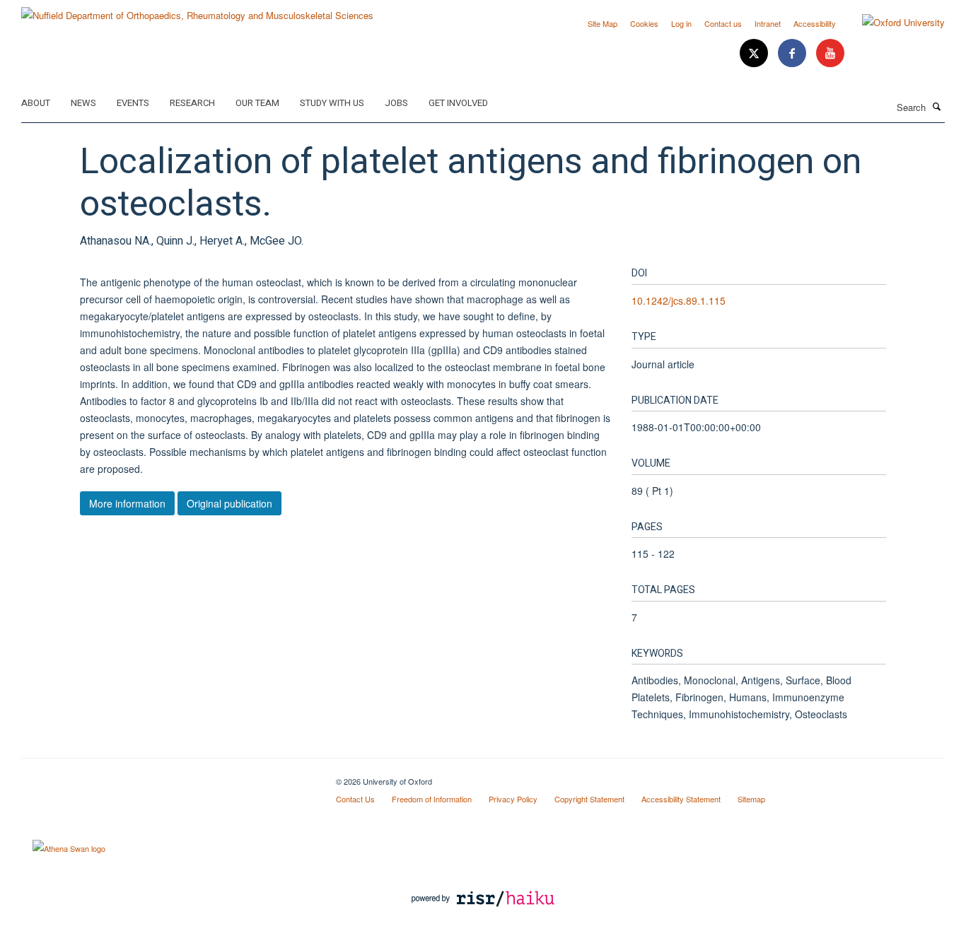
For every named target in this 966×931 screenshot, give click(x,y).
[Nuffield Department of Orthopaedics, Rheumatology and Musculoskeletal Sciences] (197, 10)
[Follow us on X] (755, 53)
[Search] (937, 106)
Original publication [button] (229, 503)
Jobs (396, 103)
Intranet (768, 23)
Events (133, 103)
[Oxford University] (893, 22)
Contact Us (355, 798)
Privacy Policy (513, 798)
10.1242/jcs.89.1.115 (679, 300)
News (83, 103)
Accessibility (814, 23)
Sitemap (751, 798)
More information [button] (127, 503)
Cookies (644, 23)
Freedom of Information (432, 798)
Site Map (602, 23)
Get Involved (458, 103)
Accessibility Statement (681, 798)
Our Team (257, 103)
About (35, 103)
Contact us (723, 23)
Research (192, 103)
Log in (681, 23)
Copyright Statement (589, 798)
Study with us (332, 103)
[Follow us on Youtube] (830, 53)
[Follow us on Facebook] (793, 53)
